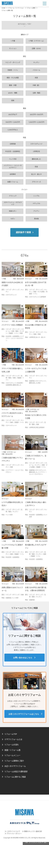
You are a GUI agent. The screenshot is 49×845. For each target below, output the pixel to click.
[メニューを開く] (44, 3)
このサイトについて (13, 831)
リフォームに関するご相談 (15, 777)
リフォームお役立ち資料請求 (15, 771)
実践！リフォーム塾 (12, 750)
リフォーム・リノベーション (16, 8)
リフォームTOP (10, 734)
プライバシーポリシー (14, 834)
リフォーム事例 (31, 8)
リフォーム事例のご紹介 (14, 761)
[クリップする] (22, 263)
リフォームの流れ (11, 745)
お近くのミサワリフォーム (15, 766)
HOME (3, 8)
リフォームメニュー (12, 755)
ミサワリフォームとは (13, 739)
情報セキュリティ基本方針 (33, 831)
